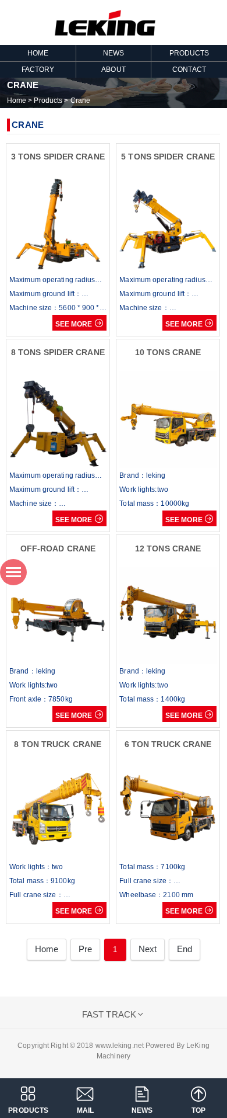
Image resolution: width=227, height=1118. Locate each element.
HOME (37, 53)
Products (189, 53)
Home (16, 100)
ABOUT (113, 69)
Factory (38, 69)
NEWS (113, 53)
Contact (189, 69)
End (184, 949)
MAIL (85, 1110)
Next (148, 949)
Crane (80, 100)
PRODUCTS (28, 1110)
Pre (85, 949)
